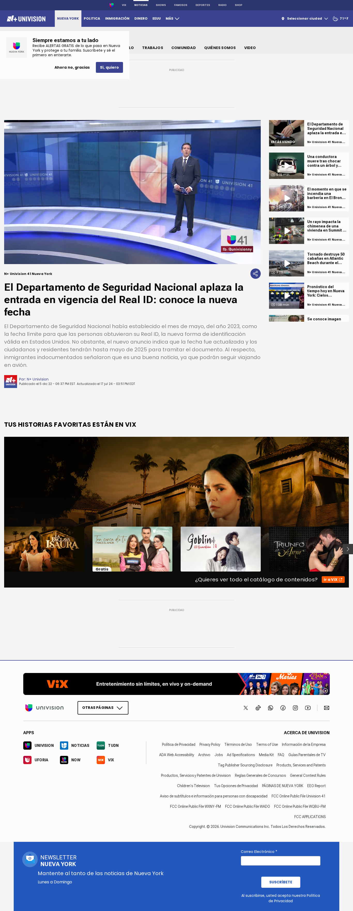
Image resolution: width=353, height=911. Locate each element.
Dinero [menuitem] (141, 18)
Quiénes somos (220, 47)
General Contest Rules (308, 775)
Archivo (204, 755)
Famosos (180, 5)
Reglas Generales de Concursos (260, 775)
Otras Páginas (97, 707)
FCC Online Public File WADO (247, 806)
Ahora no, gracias (72, 67)
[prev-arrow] (1, 549)
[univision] (25, 18)
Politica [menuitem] (92, 18)
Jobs (218, 755)
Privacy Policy (209, 744)
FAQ (281, 755)
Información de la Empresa (304, 744)
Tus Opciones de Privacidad (236, 786)
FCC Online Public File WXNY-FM (195, 806)
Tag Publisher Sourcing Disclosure (245, 765)
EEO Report (316, 786)
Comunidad (183, 47)
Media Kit (266, 755)
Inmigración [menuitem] (117, 18)
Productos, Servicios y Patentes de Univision (196, 775)
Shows (161, 5)
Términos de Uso (238, 744)
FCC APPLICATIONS (310, 817)
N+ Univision (38, 379)
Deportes (203, 5)
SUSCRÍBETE (280, 882)
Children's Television (193, 786)
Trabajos (152, 47)
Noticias (141, 5)
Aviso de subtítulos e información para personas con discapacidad (213, 796)
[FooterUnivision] (44, 708)
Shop (238, 5)
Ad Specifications (241, 755)
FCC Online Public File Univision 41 (299, 796)
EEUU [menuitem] (156, 18)
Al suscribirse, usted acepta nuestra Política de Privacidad (280, 898)
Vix (124, 5)
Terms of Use (267, 744)
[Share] (255, 273)
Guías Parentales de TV (307, 755)
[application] (132, 192)
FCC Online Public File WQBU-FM (300, 806)
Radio (222, 5)
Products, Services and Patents (301, 765)
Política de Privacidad (178, 744)
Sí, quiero (109, 67)
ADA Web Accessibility (176, 755)
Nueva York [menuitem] (68, 18)
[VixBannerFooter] (176, 684)
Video (250, 47)
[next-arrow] (348, 549)
